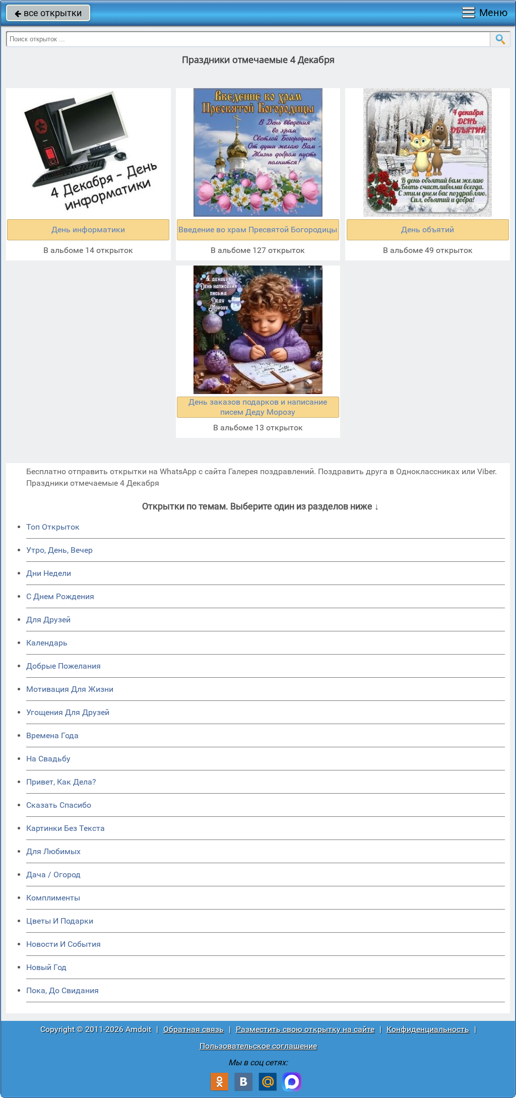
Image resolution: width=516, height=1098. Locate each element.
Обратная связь (193, 1029)
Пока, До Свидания (62, 990)
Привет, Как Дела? (61, 782)
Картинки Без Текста (65, 828)
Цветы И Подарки (59, 921)
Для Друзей (48, 619)
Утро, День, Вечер (59, 550)
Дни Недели (48, 573)
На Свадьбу (48, 758)
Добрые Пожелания (63, 666)
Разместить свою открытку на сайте (305, 1029)
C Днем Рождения (60, 596)
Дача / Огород (53, 874)
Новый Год (46, 967)
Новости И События (63, 944)
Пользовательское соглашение (258, 1046)
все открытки (48, 13)
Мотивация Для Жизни (69, 689)
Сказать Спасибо (58, 805)
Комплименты (53, 897)
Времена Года (52, 735)
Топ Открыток (53, 527)
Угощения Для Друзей (67, 712)
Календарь (47, 643)
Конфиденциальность (427, 1029)
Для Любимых (53, 851)
